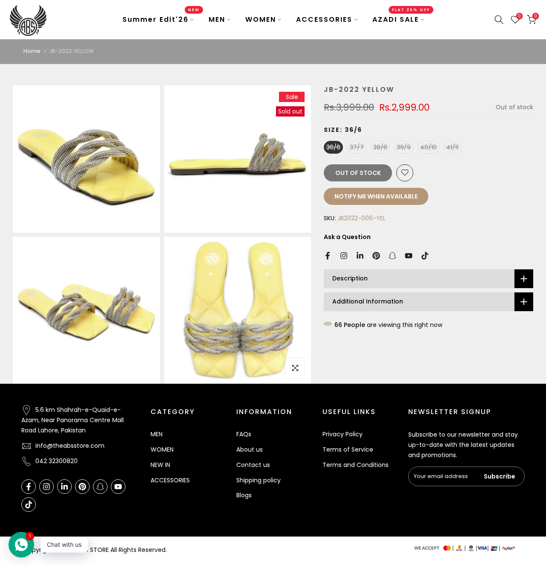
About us (249, 449)
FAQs (243, 434)
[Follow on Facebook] (327, 256)
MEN (217, 19)
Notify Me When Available (376, 196)
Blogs (244, 495)
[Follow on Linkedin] (360, 256)
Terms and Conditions (355, 465)
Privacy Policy (342, 434)
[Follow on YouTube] (408, 256)
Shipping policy (258, 480)
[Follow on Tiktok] (425, 256)
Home (32, 51)
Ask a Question (347, 236)
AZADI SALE (401, 19)
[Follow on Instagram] (344, 256)
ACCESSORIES (324, 19)
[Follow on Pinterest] (376, 256)
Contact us (253, 465)
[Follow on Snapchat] (392, 256)
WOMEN (260, 19)
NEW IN (160, 465)
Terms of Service (347, 449)
